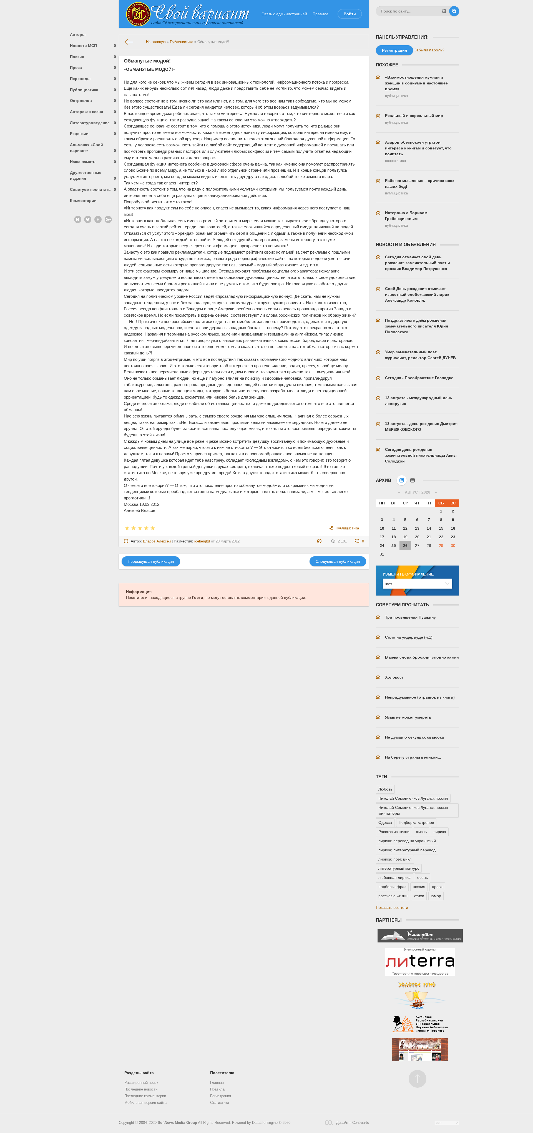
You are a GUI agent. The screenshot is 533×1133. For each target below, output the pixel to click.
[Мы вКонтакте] (77, 219)
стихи (419, 896)
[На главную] (129, 42)
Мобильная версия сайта (145, 1103)
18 (393, 537)
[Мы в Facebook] (98, 219)
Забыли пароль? (429, 50)
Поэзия (93, 56)
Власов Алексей (157, 541)
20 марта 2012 (228, 541)
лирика (439, 831)
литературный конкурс (398, 868)
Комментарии (83, 200)
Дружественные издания (93, 175)
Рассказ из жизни (393, 831)
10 (382, 528)
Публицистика (93, 89)
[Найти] (454, 11)
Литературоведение (93, 123)
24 (382, 545)
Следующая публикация (338, 561)
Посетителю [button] (222, 1073)
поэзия (419, 886)
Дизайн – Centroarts (352, 1123)
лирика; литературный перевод (407, 850)
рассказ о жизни (393, 896)
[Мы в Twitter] (87, 219)
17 (382, 537)
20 (417, 537)
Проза (93, 67)
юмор (436, 896)
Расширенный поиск (141, 1083)
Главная (217, 1083)
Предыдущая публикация (151, 561)
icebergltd (202, 541)
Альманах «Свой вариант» (93, 147)
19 (405, 537)
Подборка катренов (416, 822)
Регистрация (220, 1096)
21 (429, 537)
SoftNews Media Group (177, 1123)
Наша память (93, 161)
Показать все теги (392, 907)
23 (453, 537)
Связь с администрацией (284, 14)
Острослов (93, 100)
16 (453, 528)
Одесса (385, 822)
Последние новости (140, 1089)
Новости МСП (93, 45)
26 (405, 545)
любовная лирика (394, 877)
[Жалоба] (320, 541)
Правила (320, 14)
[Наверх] (417, 1079)
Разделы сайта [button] (139, 1073)
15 (441, 528)
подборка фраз (392, 886)
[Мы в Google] (108, 219)
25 (393, 545)
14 (429, 528)
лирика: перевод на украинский (407, 841)
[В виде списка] (413, 480)
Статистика (219, 1103)
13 (417, 528)
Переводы (93, 78)
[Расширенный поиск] (444, 11)
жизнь (421, 831)
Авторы (78, 34)
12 (405, 528)
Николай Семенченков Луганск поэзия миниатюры (413, 810)
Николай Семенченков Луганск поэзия (413, 798)
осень (422, 877)
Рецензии (93, 133)
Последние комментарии (145, 1096)
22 (441, 537)
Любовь (385, 789)
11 (394, 528)
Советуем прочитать (93, 189)
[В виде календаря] (402, 480)
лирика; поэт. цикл (394, 859)
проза (437, 886)
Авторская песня (93, 111)
